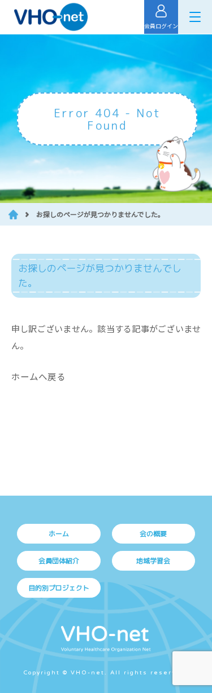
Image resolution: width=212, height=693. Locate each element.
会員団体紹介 (58, 561)
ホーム (59, 533)
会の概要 (153, 533)
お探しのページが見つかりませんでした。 (100, 214)
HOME (13, 214)
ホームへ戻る (38, 376)
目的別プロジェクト (58, 588)
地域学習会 (153, 561)
